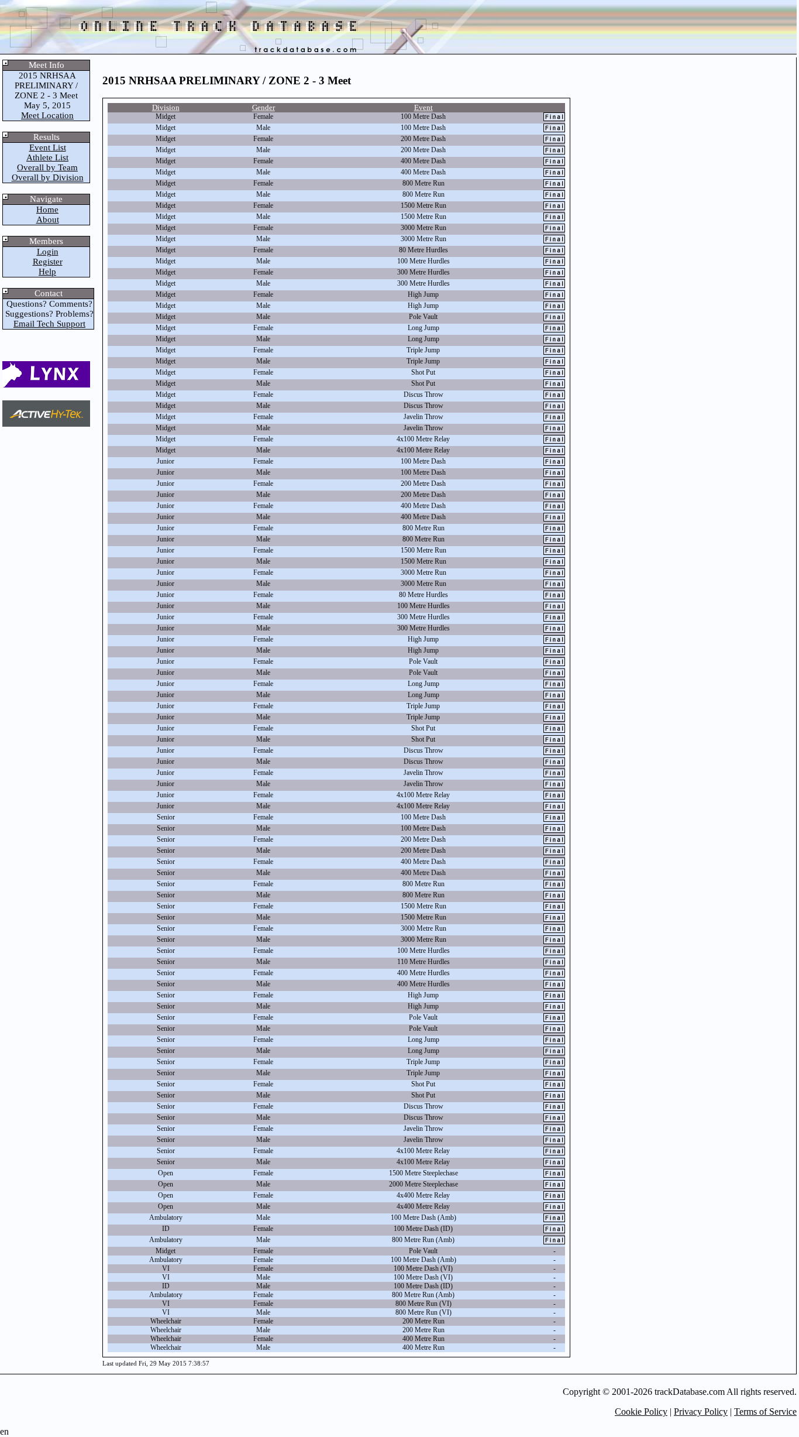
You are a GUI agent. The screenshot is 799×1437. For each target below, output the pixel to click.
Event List (47, 147)
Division (166, 107)
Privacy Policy (701, 1412)
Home (47, 209)
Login (47, 251)
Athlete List (47, 157)
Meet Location (47, 115)
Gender (263, 107)
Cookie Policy (641, 1412)
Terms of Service (765, 1412)
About (47, 219)
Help (47, 271)
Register (48, 261)
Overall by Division (48, 177)
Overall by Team (47, 167)
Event (423, 107)
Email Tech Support (49, 323)
